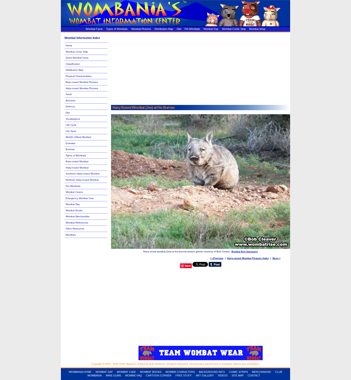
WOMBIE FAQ (133, 375)
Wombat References (77, 222)
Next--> (276, 258)
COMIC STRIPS (238, 371)
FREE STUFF (184, 375)
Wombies (71, 234)
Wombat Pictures (141, 28)
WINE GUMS (113, 375)
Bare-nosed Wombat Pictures (82, 82)
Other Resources (75, 228)
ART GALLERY (205, 375)
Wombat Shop (257, 28)
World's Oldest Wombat (78, 137)
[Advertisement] (200, 68)
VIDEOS (223, 375)
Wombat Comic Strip (234, 28)
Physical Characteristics (78, 76)
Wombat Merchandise (78, 216)
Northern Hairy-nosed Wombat (82, 180)
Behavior (70, 100)
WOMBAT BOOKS (150, 371)
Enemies (70, 143)
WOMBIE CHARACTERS (180, 371)
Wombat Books (74, 210)
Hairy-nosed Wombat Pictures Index (248, 258)
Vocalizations (73, 119)
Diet (179, 28)
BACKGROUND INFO (212, 371)
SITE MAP (238, 375)
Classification (73, 64)
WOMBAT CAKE (126, 371)
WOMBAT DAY (104, 371)
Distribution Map (163, 28)
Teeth (69, 94)
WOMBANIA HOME (80, 371)
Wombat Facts (94, 28)
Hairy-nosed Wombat (77, 167)
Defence (70, 106)
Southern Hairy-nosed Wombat (83, 173)
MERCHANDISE (261, 371)
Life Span (71, 131)
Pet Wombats (192, 28)
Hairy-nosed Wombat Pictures (82, 88)
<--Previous (216, 258)
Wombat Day (210, 28)
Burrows (70, 149)
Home (69, 45)
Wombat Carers (74, 192)
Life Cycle (71, 125)
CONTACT (254, 375)
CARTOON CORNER (158, 375)
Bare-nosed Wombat (77, 161)
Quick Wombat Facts (77, 57)
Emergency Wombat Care (80, 198)
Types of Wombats (117, 28)
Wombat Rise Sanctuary (244, 251)
